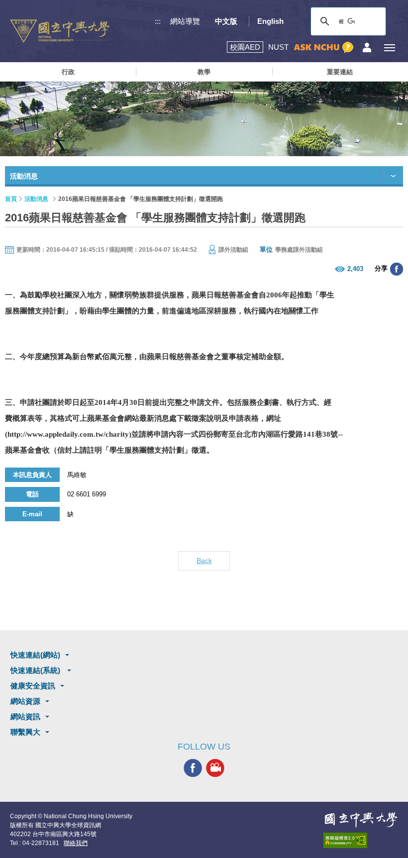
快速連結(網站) (35, 655)
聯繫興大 (25, 732)
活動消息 (36, 198)
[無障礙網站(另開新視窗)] (360, 840)
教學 (204, 72)
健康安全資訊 (32, 685)
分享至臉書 (396, 269)
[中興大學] (360, 820)
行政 (68, 72)
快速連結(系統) (36, 670)
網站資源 (25, 701)
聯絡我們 (76, 843)
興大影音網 (215, 768)
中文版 (226, 21)
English (270, 21)
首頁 (11, 198)
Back (204, 561)
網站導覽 (185, 21)
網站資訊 (25, 716)
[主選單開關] (389, 47)
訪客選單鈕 (367, 47)
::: (158, 21)
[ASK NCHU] (323, 47)
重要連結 (340, 72)
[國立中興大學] (59, 31)
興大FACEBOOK (193, 768)
